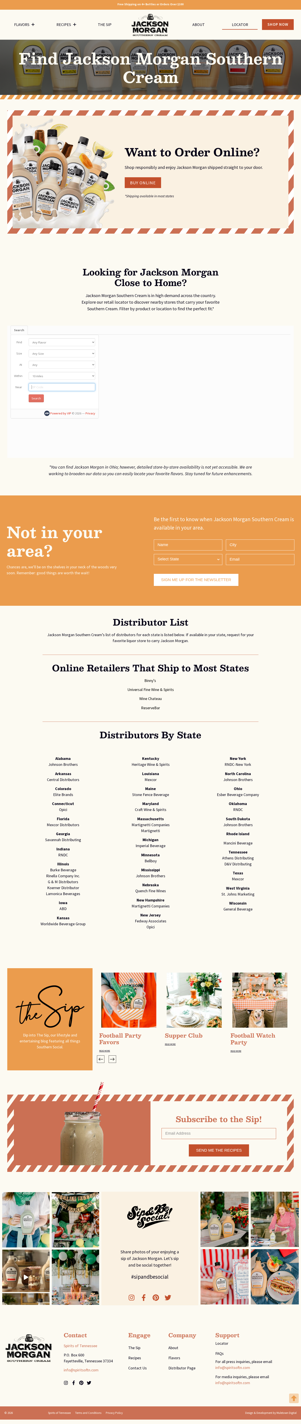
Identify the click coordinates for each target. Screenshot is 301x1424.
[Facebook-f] (143, 1297)
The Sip (104, 24)
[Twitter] (168, 1297)
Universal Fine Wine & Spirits (150, 689)
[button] (100, 1059)
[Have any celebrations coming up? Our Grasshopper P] (75, 1277)
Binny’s (150, 680)
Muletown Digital (287, 1413)
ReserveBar (150, 707)
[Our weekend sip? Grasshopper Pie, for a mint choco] (26, 1219)
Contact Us (137, 1367)
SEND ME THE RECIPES (219, 1150)
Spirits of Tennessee (80, 1345)
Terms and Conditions (88, 1413)
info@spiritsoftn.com (81, 1369)
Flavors (21, 24)
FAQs (219, 1353)
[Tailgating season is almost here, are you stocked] (75, 1219)
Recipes (63, 24)
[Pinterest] (155, 1297)
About (198, 24)
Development (264, 1413)
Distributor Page (181, 1367)
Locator (240, 24)
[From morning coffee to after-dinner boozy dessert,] (26, 1277)
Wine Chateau (150, 698)
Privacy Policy (114, 1413)
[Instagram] (131, 1297)
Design (249, 1413)
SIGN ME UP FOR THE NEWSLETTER (196, 580)
